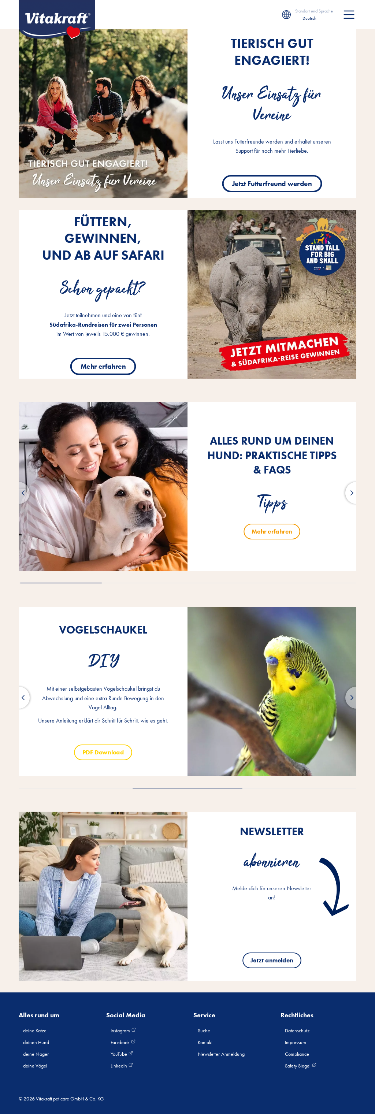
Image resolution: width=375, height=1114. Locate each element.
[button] (19, 493)
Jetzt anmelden (271, 960)
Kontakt (205, 1042)
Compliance (297, 1054)
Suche (204, 1030)
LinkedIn (119, 1065)
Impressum (295, 1042)
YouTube (119, 1054)
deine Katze (35, 1030)
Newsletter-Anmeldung (221, 1054)
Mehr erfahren (103, 366)
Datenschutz (297, 1030)
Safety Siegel (298, 1065)
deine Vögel (35, 1065)
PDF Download (103, 752)
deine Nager (36, 1054)
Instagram (121, 1030)
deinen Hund (36, 1042)
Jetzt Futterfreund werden (272, 183)
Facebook (121, 1042)
